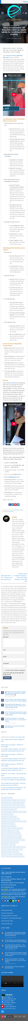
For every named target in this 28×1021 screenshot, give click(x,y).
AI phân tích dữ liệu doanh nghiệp (9, 800)
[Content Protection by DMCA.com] (7, 1016)
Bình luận (6, 637)
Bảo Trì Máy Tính (21, 800)
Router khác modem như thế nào (17, 840)
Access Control (11, 55)
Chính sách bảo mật (6, 924)
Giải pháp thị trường (14, 25)
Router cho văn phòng (16, 835)
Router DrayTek (5, 840)
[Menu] (2, 13)
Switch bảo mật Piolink (6, 847)
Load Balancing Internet (17, 828)
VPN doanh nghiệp (18, 854)
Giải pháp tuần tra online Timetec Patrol (10, 819)
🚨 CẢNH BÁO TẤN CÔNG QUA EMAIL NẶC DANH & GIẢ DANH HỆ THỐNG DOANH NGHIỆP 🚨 (15, 693)
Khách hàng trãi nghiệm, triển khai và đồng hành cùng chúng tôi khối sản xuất (13, 750)
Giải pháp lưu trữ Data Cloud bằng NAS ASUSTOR (14, 726)
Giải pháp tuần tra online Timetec (9, 816)
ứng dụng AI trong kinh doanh (17, 856)
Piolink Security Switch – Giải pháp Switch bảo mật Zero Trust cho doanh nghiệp (15, 720)
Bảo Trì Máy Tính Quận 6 (7, 807)
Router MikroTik (5, 842)
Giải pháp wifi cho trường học (8, 823)
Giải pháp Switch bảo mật (7, 814)
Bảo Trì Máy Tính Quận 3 (7, 804)
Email (5, 656)
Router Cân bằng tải (6, 837)
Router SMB (12, 844)
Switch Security (15, 851)
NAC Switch (4, 830)
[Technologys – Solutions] (13, 13)
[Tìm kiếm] (23, 13)
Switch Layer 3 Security (17, 849)
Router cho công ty (6, 835)
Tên (4, 650)
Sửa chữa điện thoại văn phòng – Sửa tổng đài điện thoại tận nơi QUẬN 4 (13, 788)
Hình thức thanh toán (7, 913)
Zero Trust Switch (5, 856)
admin (19, 38)
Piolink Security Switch (6, 833)
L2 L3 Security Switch (6, 828)
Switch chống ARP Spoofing (19, 847)
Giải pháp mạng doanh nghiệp (19, 812)
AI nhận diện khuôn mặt (7, 797)
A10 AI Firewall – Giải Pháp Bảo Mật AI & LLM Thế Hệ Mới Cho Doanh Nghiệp (16, 700)
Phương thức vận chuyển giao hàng (11, 918)
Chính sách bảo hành (7, 921)
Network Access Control (13, 830)
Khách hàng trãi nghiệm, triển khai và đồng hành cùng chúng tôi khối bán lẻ (13, 769)
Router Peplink (5, 844)
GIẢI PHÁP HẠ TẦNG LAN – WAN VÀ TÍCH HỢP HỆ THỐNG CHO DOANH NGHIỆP (13, 779)
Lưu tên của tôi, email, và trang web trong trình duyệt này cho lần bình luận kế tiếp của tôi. (14, 672)
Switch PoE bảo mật (6, 851)
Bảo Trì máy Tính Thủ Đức (19, 807)
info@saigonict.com (13, 477)
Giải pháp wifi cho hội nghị (7, 821)
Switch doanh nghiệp (6, 849)
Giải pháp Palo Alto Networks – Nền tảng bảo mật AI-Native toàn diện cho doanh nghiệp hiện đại (15, 706)
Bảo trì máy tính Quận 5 (19, 804)
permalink (11, 511)
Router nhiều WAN (14, 842)
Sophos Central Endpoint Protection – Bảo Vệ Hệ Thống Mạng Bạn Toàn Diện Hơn (21, 577)
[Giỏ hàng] (26, 13)
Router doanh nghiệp (16, 837)
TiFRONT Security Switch (7, 854)
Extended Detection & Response (9, 809)
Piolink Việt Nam (16, 833)
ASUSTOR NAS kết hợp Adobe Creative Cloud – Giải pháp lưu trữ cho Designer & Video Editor (16, 713)
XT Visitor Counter (11, 1008)
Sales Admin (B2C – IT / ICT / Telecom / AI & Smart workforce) (7, 577)
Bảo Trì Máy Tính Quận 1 (7, 802)
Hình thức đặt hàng (6, 910)
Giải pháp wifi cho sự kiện (20, 821)
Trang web (6, 663)
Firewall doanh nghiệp (6, 812)
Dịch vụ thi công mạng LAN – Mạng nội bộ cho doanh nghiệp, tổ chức (12, 739)
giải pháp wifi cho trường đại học (9, 826)
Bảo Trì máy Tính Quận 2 (19, 802)
